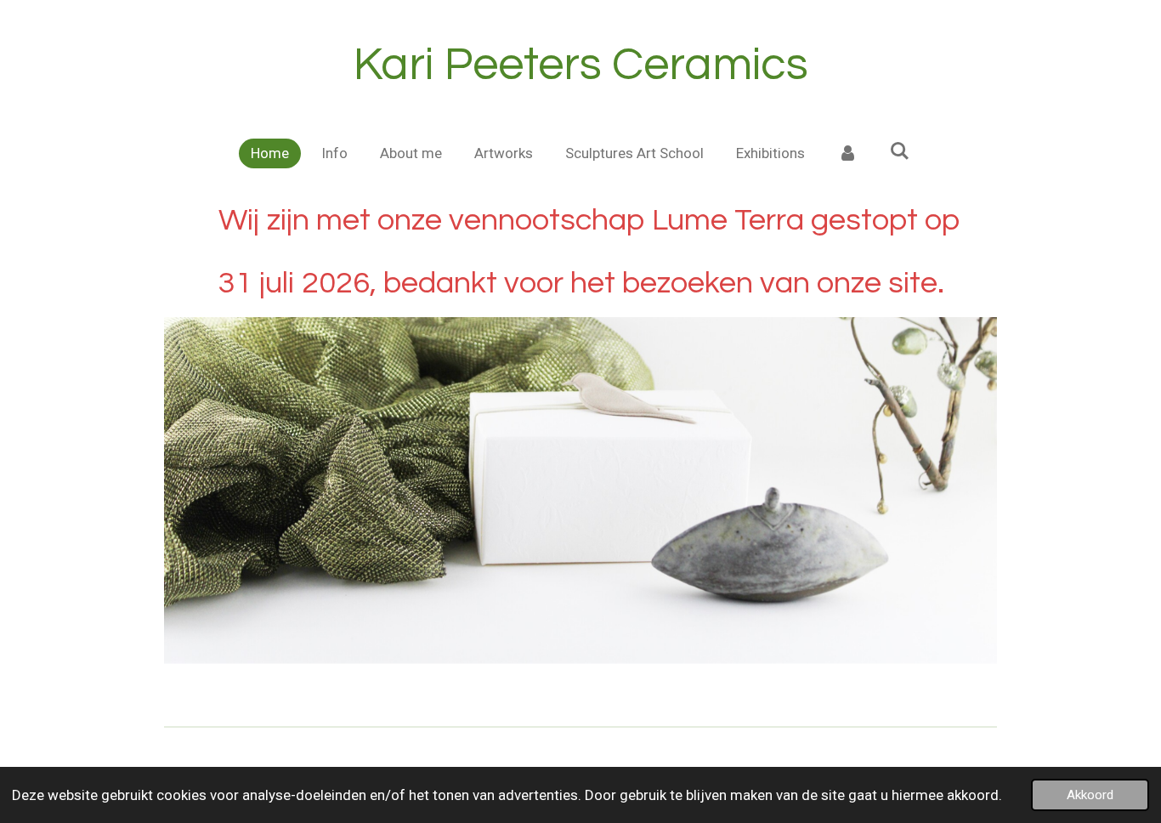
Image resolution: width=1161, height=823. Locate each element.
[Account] (847, 154)
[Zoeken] (900, 151)
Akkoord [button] (1090, 795)
